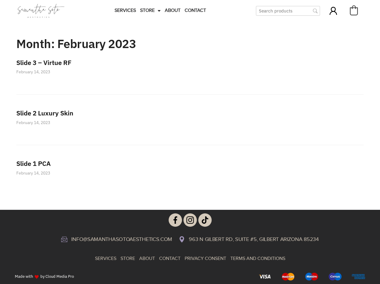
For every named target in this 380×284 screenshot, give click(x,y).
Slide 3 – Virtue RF (44, 62)
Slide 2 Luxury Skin (44, 113)
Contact (195, 10)
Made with (24, 276)
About (172, 10)
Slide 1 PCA (33, 163)
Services (125, 10)
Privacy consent (205, 258)
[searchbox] (288, 11)
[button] (353, 10)
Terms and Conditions (257, 258)
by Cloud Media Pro (57, 276)
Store (147, 10)
